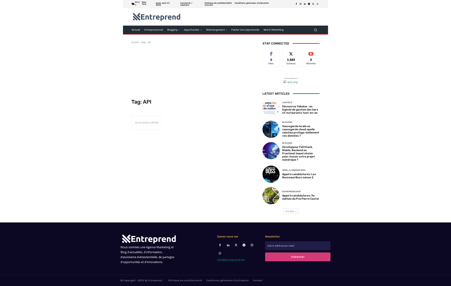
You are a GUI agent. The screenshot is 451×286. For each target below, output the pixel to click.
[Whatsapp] (220, 253)
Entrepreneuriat (291, 192)
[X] (313, 4)
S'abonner (311, 52)
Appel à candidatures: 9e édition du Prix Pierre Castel (300, 197)
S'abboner (298, 256)
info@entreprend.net (231, 260)
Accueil (134, 42)
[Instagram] (300, 4)
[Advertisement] (192, 71)
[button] (315, 30)
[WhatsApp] (317, 4)
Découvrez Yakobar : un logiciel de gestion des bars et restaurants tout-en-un (300, 109)
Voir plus (289, 211)
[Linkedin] (305, 4)
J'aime (271, 52)
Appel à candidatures (293, 170)
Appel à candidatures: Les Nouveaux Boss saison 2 (299, 176)
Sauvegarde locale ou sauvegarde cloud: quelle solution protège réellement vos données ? (300, 131)
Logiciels (287, 102)
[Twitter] (236, 245)
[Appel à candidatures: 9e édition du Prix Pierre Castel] (271, 195)
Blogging (287, 122)
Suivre (291, 52)
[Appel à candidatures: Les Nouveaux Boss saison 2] (271, 174)
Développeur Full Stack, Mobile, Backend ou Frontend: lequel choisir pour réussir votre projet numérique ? (298, 153)
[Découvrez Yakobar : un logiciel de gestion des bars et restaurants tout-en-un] (271, 108)
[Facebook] (296, 4)
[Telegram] (309, 4)
